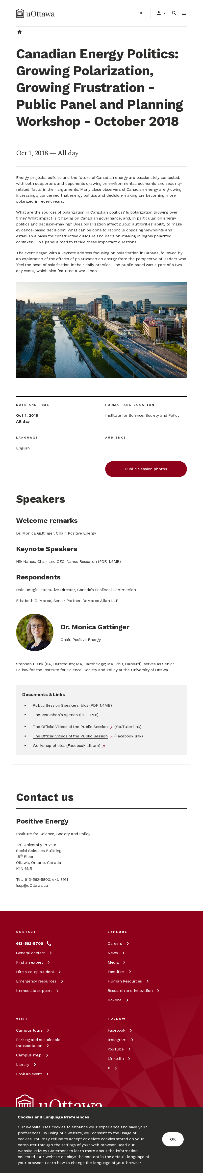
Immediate (34, 990)
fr (140, 13)
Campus (29, 1030)
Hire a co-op (35, 971)
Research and (130, 990)
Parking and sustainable (38, 1042)
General (30, 953)
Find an (29, 962)
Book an (29, 1074)
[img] (35, 13)
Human (125, 981)
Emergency (36, 981)
